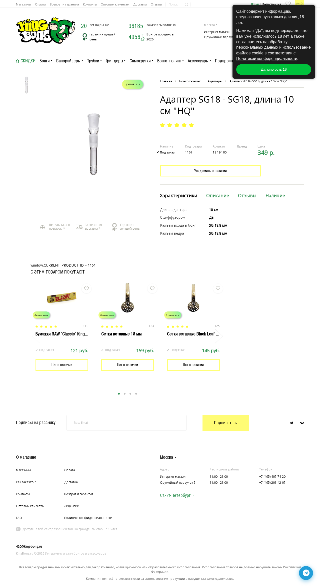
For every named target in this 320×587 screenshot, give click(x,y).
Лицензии (71, 506)
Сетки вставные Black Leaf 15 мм (197, 334)
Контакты (90, 4)
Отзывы (156, 4)
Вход (254, 4)
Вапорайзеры (68, 61)
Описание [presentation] (217, 195)
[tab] (178, 196)
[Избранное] (288, 3)
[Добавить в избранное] (86, 288)
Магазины (23, 4)
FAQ (19, 518)
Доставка (140, 4)
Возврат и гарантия (64, 4)
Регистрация (271, 4)
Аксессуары (198, 61)
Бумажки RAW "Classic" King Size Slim (69, 334)
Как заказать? (26, 482)
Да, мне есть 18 (274, 69)
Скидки (28, 61)
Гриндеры (114, 61)
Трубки (93, 61)
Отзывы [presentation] (247, 195)
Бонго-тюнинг (169, 61)
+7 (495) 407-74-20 (272, 476)
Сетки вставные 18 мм (121, 334)
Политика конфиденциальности (88, 518)
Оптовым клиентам (115, 4)
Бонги (45, 61)
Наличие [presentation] (275, 195)
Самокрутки (140, 61)
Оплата (40, 4)
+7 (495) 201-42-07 (272, 482)
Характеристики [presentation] (178, 195)
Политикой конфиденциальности (266, 58)
